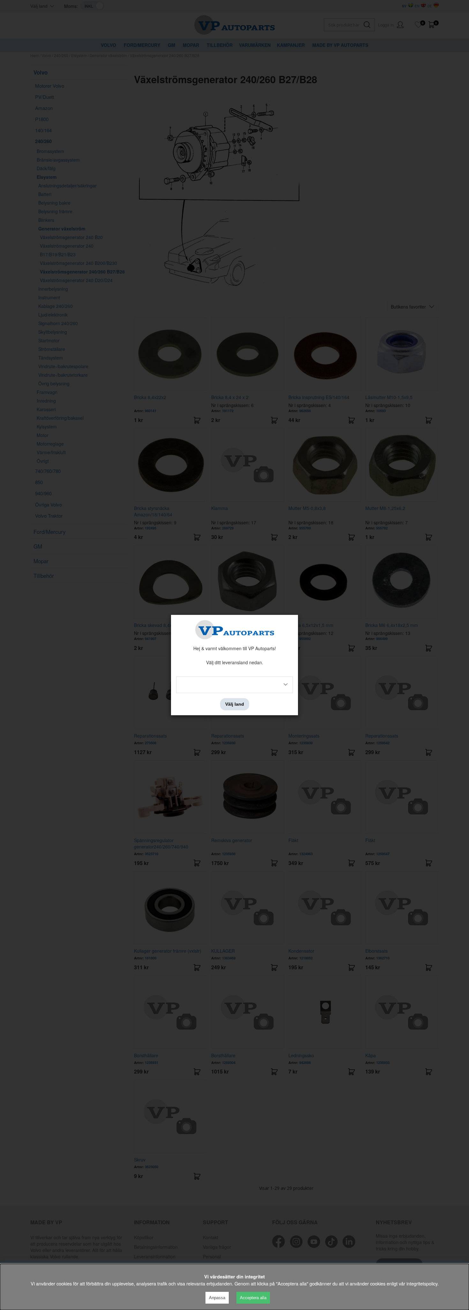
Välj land (234, 704)
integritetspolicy (421, 1283)
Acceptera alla (253, 1297)
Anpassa (217, 1297)
